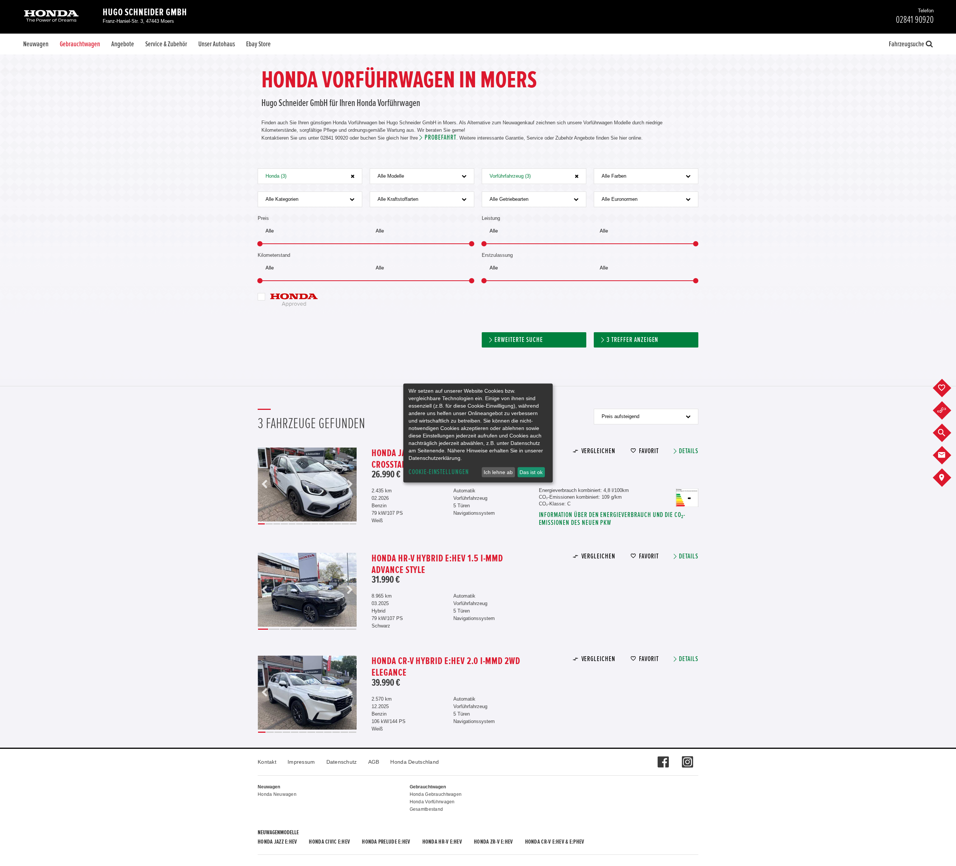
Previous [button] (265, 485)
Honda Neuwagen (277, 794)
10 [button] (329, 523)
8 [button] (314, 523)
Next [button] (349, 485)
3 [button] (276, 523)
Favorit (649, 451)
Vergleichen (598, 451)
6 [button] (299, 523)
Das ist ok (531, 472)
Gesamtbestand (426, 809)
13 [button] (353, 523)
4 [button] (284, 523)
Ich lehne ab (498, 472)
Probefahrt (440, 137)
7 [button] (307, 523)
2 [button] (269, 523)
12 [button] (345, 523)
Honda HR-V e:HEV (442, 842)
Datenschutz (341, 762)
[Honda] (51, 16)
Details (688, 451)
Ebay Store (258, 44)
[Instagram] (687, 758)
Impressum (301, 762)
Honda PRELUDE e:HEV (386, 842)
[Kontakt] (947, 455)
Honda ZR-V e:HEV (493, 842)
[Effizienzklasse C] (687, 492)
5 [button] (292, 523)
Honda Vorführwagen (432, 801)
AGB (373, 762)
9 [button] (322, 523)
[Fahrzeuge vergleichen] (947, 410)
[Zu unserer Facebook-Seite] (663, 758)
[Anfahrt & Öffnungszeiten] (947, 477)
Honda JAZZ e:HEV (277, 842)
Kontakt (267, 762)
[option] (307, 485)
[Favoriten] (947, 388)
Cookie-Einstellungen (439, 472)
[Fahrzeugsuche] (947, 433)
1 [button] (261, 523)
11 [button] (337, 523)
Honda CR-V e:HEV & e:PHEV (554, 842)
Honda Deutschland (414, 762)
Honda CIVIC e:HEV (329, 842)
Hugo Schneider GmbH (145, 12)
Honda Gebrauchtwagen (436, 794)
